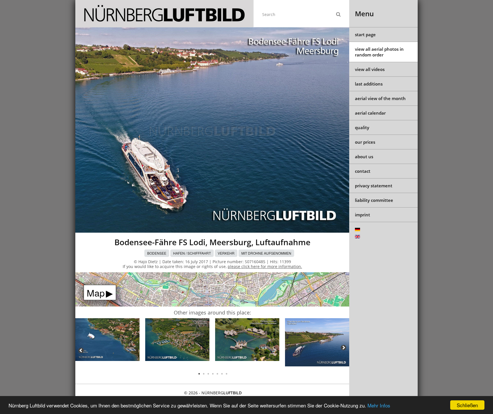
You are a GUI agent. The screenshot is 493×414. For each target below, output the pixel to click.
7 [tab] (226, 374)
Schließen (467, 405)
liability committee (374, 200)
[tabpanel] (107, 340)
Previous (81, 350)
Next (343, 347)
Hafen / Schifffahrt (192, 253)
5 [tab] (217, 374)
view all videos (370, 69)
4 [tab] (213, 374)
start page (365, 34)
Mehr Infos (378, 405)
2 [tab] (204, 374)
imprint (362, 215)
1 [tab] (199, 374)
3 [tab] (208, 374)
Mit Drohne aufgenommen (266, 253)
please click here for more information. (265, 266)
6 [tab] (222, 374)
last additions (369, 84)
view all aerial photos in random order (379, 52)
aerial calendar (370, 113)
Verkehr (226, 253)
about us (364, 156)
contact (362, 171)
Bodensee (156, 253)
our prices (365, 142)
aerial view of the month (380, 98)
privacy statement (373, 185)
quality (362, 127)
